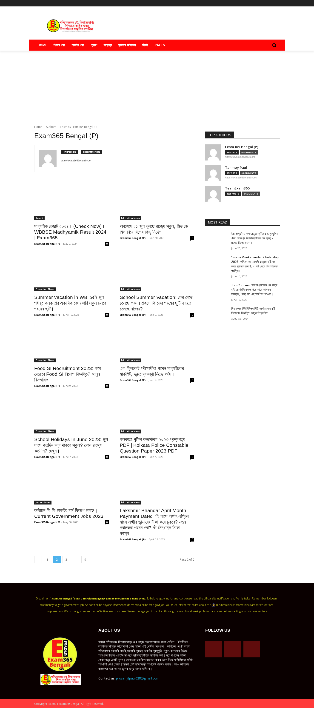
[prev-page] (38, 559)
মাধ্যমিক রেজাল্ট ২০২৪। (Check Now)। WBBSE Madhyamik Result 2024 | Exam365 (70, 232)
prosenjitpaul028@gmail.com (137, 678)
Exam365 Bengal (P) (47, 243)
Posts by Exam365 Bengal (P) (78, 127)
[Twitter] (270, 3)
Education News (130, 218)
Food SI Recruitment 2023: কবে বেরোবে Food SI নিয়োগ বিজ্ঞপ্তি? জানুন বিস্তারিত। (67, 374)
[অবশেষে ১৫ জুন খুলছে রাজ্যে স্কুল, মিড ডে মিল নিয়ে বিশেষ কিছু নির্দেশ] (157, 201)
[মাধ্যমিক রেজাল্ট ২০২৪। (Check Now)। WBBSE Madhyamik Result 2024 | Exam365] (71, 201)
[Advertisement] (157, 88)
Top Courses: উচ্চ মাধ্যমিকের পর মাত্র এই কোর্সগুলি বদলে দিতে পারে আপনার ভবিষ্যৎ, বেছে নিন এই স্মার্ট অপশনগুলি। (254, 289)
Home (38, 127)
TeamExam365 (237, 188)
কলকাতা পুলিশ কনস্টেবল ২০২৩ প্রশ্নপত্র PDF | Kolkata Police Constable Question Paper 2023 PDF (154, 445)
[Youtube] (277, 3)
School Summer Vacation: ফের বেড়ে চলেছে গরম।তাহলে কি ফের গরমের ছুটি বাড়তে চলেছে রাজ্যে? (156, 303)
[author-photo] (50, 158)
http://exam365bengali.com (76, 160)
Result (39, 218)
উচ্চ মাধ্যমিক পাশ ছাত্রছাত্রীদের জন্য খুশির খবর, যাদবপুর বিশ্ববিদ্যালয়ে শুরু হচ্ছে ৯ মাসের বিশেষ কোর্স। (254, 238)
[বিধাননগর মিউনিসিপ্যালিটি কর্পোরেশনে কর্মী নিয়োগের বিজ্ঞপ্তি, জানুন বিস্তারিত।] (216, 314)
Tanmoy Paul (236, 167)
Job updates (43, 502)
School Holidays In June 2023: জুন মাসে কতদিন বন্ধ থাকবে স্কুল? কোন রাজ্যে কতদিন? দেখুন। (71, 445)
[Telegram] (264, 3)
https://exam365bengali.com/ (241, 177)
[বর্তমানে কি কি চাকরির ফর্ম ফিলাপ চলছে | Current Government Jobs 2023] (71, 485)
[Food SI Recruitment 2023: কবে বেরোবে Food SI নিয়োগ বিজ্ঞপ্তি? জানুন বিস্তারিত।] (71, 343)
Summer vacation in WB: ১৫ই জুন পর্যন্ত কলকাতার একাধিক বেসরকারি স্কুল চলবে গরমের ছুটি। (70, 303)
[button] (274, 45)
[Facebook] (258, 3)
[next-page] (94, 559)
